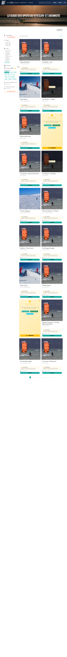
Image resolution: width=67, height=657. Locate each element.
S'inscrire (60, 2)
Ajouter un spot (59, 30)
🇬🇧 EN (65, 2)
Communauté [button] (23, 2)
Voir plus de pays (7, 62)
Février (15, 72)
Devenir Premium (53, 147)
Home (8, 2)
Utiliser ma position (12, 37)
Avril (8, 74)
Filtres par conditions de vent (11, 82)
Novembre (10, 79)
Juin (13, 74)
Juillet (6, 76)
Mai (11, 74)
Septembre (12, 76)
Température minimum (10, 86)
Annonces (16, 2)
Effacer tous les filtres (11, 91)
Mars (5, 74)
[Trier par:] (61, 36)
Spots (11, 2)
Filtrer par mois (7, 70)
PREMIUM (31, 2)
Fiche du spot (30, 73)
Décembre (14, 79)
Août (9, 76)
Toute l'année (7, 72)
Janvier (11, 72)
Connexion (54, 2)
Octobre (6, 79)
